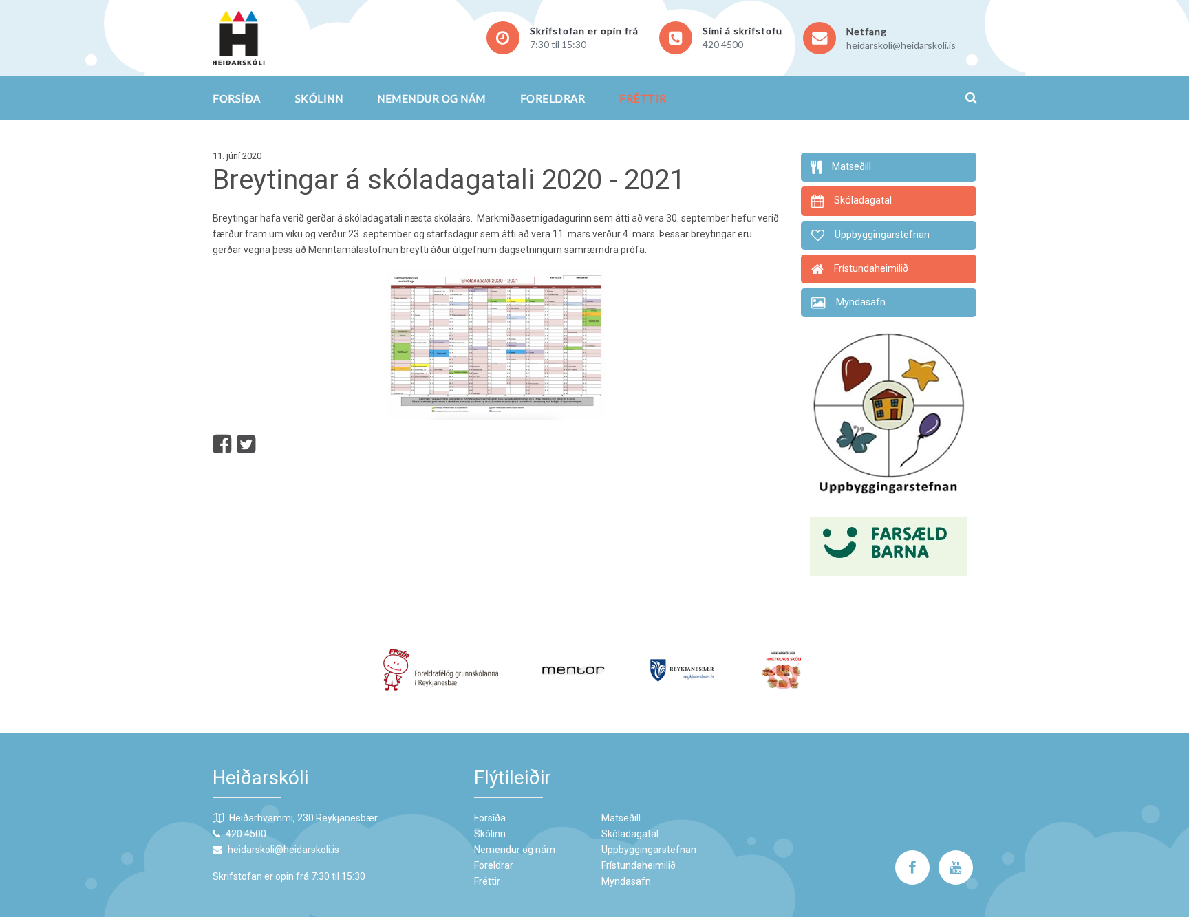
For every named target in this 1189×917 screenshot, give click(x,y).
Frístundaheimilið (638, 865)
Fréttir (643, 98)
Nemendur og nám (431, 98)
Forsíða (237, 98)
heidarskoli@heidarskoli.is (901, 45)
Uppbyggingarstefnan (648, 849)
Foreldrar (553, 98)
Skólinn (319, 98)
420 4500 (723, 44)
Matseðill (621, 817)
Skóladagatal (629, 833)
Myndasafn (626, 881)
